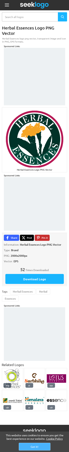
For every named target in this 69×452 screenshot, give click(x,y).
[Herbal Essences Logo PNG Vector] (12, 378)
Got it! (34, 446)
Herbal (43, 291)
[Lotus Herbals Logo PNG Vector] (56, 378)
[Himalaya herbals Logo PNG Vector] (34, 400)
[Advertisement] (34, 72)
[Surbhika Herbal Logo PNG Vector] (34, 378)
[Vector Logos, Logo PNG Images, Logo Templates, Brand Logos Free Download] (34, 5)
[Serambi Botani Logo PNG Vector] (12, 400)
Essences (10, 298)
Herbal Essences (23, 291)
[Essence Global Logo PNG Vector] (56, 400)
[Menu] (7, 5)
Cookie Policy (54, 438)
